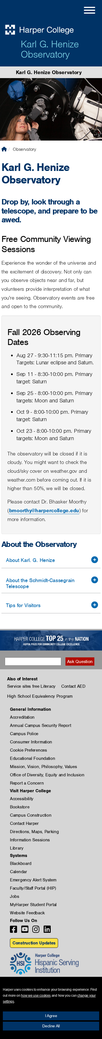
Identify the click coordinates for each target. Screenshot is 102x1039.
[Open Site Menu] (84, 11)
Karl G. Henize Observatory (50, 49)
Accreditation (22, 717)
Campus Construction (30, 815)
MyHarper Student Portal (33, 905)
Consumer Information (31, 742)
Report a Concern (27, 783)
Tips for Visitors (23, 605)
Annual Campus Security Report (40, 725)
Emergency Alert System (33, 880)
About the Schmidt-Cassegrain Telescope (40, 583)
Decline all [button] (51, 1026)
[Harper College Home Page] (4, 149)
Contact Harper (24, 823)
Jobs (14, 896)
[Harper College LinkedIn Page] (47, 931)
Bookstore (19, 807)
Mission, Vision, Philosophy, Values (43, 767)
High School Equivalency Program (40, 696)
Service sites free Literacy (31, 686)
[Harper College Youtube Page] (24, 931)
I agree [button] (51, 1015)
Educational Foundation (32, 758)
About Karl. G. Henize (30, 560)
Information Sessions (30, 840)
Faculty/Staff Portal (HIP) (33, 888)
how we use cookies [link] (36, 996)
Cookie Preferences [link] (28, 750)
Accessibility (21, 799)
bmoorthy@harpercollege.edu (44, 510)
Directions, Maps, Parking (34, 832)
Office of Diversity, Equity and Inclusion (47, 775)
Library (17, 848)
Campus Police (24, 734)
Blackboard (20, 863)
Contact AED (73, 686)
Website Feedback (27, 913)
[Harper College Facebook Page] (13, 931)
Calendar (18, 872)
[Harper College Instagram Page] (35, 931)
